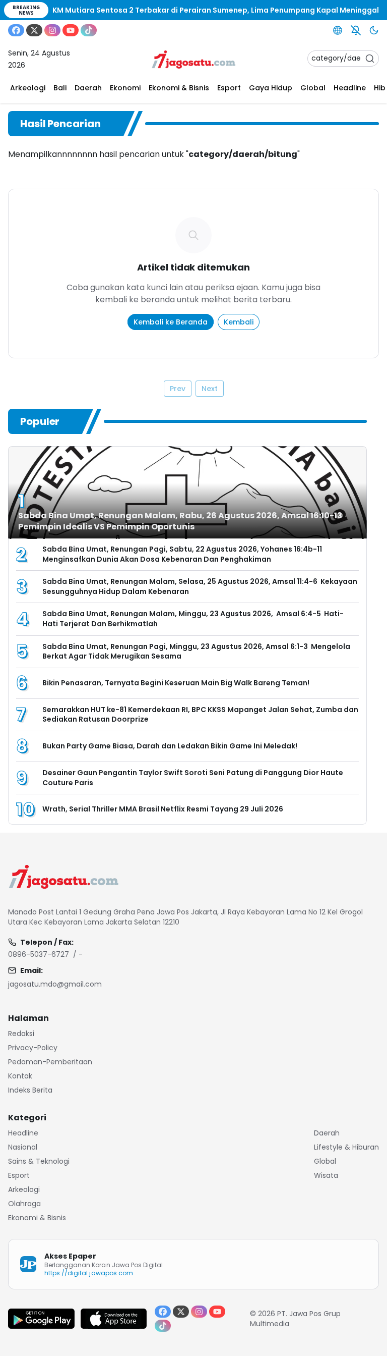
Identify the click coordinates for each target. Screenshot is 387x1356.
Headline (23, 1133)
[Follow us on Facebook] (16, 30)
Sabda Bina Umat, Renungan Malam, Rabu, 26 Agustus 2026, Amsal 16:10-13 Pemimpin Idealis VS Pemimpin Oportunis (181, 521)
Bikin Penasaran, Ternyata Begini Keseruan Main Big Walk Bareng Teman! (175, 683)
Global (325, 1161)
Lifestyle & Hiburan (346, 1147)
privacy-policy (32, 1048)
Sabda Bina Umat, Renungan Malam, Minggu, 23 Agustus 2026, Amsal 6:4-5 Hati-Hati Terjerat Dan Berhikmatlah (193, 619)
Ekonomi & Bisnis (37, 1218)
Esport (19, 1175)
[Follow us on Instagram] (52, 30)
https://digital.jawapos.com (88, 1273)
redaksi (21, 1033)
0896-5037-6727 (38, 954)
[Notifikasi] (356, 30)
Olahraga (24, 1204)
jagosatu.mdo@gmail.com (55, 984)
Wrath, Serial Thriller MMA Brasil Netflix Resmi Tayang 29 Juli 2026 (162, 809)
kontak (20, 1076)
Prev (177, 389)
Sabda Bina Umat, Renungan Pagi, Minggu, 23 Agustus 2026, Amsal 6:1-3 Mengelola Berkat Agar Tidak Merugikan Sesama (196, 651)
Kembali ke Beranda (171, 322)
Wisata (326, 1175)
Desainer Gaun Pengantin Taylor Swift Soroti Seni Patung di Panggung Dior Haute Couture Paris (192, 778)
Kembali (238, 322)
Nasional (22, 1147)
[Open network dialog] (338, 30)
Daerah (327, 1133)
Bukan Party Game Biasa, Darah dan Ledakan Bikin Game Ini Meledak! (169, 746)
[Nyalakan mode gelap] (374, 30)
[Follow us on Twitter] (34, 30)
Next (210, 389)
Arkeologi (24, 1189)
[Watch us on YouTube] (70, 30)
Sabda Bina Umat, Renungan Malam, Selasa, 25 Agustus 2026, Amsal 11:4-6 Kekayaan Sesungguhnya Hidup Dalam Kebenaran (199, 586)
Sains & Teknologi (39, 1161)
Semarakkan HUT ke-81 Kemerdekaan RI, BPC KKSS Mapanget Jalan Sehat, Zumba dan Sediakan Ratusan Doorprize (200, 714)
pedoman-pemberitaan (50, 1062)
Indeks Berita (30, 1090)
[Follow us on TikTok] (89, 30)
